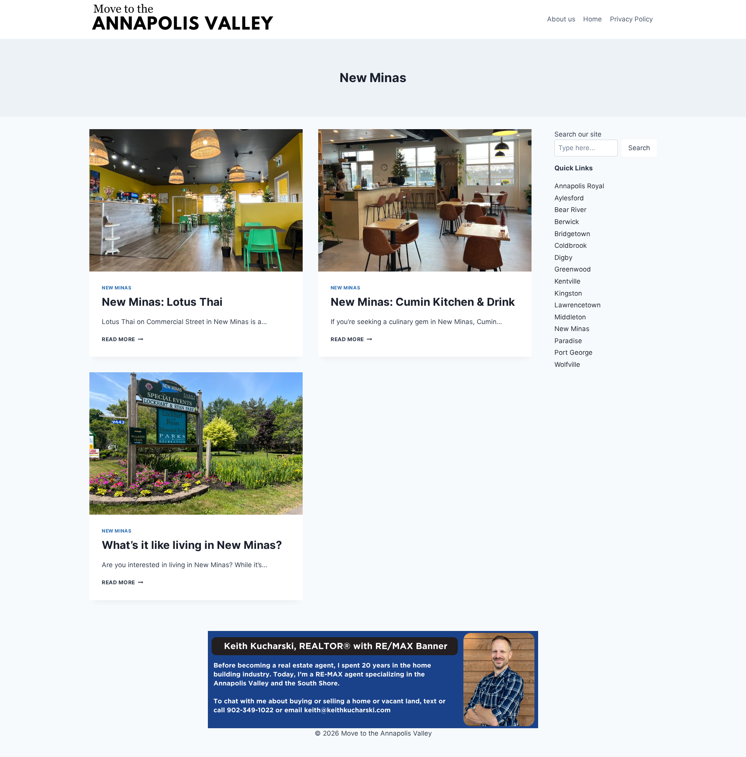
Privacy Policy (631, 19)
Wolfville (567, 364)
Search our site (577, 134)
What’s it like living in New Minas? (192, 545)
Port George (573, 352)
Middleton (570, 317)
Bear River (570, 210)
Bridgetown (572, 234)
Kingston (568, 293)
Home (592, 19)
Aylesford (569, 198)
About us (561, 19)
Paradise (568, 341)
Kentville (567, 281)
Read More (122, 339)
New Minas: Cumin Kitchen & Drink (423, 301)
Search (639, 148)
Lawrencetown (577, 305)
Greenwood (572, 269)
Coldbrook (570, 245)
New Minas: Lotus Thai (162, 301)
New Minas (116, 288)
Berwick (566, 222)
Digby (563, 257)
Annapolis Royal (579, 186)
